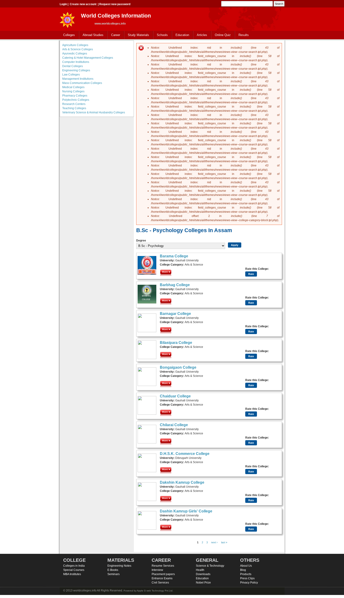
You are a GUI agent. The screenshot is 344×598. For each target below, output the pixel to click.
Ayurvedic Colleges (74, 53)
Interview (157, 570)
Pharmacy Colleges (74, 95)
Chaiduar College (175, 396)
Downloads (203, 574)
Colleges (67, 35)
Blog (243, 570)
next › (214, 542)
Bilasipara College (176, 343)
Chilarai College (174, 425)
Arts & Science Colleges (77, 49)
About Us (246, 565)
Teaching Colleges (74, 108)
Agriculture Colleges (75, 45)
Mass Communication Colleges (82, 83)
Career (114, 35)
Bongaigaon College (178, 367)
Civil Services (160, 582)
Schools (160, 35)
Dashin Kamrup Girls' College (186, 511)
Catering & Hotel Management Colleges (87, 57)
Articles (202, 35)
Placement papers (163, 574)
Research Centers (73, 104)
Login (63, 4)
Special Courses (73, 570)
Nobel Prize (203, 582)
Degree (141, 240)
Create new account (83, 4)
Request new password (114, 4)
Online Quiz (223, 35)
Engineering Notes (119, 565)
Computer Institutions (75, 62)
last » (224, 542)
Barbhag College (175, 285)
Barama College (174, 256)
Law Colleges (71, 74)
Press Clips (247, 578)
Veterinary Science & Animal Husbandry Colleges (93, 112)
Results (243, 35)
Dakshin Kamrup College (182, 482)
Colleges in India (74, 565)
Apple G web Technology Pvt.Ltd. (155, 590)
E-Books (112, 570)
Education (180, 35)
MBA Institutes (72, 574)
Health (200, 570)
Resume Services (163, 565)
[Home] (67, 18)
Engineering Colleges (76, 70)
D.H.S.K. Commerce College (184, 454)
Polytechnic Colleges (75, 99)
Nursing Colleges (73, 91)
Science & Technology (210, 565)
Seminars (113, 574)
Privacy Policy (249, 582)
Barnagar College (175, 314)
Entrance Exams (162, 578)
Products (245, 574)
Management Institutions (77, 78)
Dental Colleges (72, 66)
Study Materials (136, 35)
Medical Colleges (73, 87)
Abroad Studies (91, 35)
